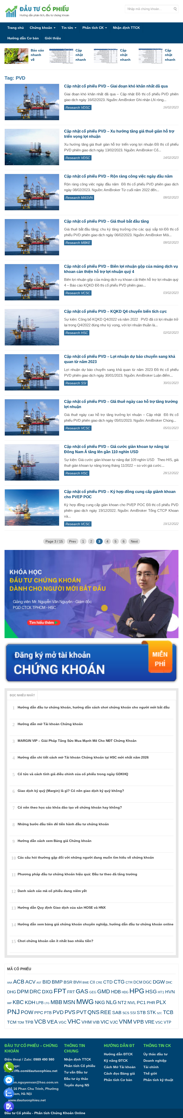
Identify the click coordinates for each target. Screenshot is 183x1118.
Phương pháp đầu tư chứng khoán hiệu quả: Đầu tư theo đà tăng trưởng (77, 874)
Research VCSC (78, 293)
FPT (60, 991)
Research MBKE (78, 243)
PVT (81, 1012)
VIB (96, 1022)
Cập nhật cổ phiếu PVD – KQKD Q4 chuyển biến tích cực (115, 311)
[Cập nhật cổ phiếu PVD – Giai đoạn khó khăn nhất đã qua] (32, 102)
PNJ (13, 1011)
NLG (111, 1002)
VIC (105, 1022)
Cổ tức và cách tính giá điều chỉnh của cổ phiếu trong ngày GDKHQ (73, 774)
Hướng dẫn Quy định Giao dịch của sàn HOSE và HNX (62, 907)
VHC (74, 1021)
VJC (114, 1022)
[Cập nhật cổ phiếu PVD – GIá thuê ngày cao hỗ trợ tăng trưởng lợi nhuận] (32, 417)
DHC (169, 982)
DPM (23, 992)
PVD (58, 1012)
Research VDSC (78, 107)
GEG (92, 992)
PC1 (141, 1002)
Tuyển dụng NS (76, 1085)
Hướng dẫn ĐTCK (118, 1054)
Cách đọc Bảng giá (119, 1073)
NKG (100, 1002)
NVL (131, 1002)
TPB (29, 1022)
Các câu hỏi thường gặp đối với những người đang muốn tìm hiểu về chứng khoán (86, 857)
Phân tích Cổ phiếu (79, 1066)
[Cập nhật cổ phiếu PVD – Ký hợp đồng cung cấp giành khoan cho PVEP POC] (32, 507)
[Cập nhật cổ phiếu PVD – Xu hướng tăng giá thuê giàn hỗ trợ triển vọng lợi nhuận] (32, 147)
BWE (85, 982)
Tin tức (67, 28)
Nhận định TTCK (126, 28)
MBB (56, 1002)
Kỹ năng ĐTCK (116, 1060)
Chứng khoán (41, 28)
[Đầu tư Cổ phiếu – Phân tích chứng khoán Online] (38, 11)
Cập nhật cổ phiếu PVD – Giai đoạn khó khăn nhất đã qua (116, 86)
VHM (86, 1022)
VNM (125, 1021)
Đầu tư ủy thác (76, 1079)
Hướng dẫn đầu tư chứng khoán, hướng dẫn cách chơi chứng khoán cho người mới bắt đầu (94, 707)
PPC (38, 1012)
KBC (18, 1002)
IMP (9, 1003)
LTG (47, 1003)
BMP (57, 982)
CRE (99, 982)
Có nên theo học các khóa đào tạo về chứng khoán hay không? (70, 807)
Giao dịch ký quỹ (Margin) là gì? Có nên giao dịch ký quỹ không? (71, 791)
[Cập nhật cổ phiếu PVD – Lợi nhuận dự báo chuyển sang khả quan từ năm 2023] (32, 372)
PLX (161, 1002)
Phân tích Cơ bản (118, 1080)
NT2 (122, 1002)
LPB (40, 1003)
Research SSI (76, 383)
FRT (71, 992)
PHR (151, 1002)
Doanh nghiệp (155, 1060)
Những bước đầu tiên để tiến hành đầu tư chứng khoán (63, 824)
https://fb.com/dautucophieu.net (31, 1071)
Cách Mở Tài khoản (120, 1067)
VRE (149, 1022)
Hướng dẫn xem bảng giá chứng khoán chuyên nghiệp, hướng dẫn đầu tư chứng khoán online (95, 924)
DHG (11, 992)
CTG (119, 982)
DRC (35, 992)
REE (105, 1012)
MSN (69, 1002)
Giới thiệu (53, 38)
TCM (11, 1022)
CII (92, 982)
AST (38, 982)
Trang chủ (15, 28)
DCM (137, 982)
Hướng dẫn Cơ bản (23, 38)
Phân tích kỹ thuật (158, 1080)
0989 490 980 (43, 1059)
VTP (167, 1022)
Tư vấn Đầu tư (75, 1072)
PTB (48, 1012)
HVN (170, 991)
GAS (82, 991)
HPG (136, 991)
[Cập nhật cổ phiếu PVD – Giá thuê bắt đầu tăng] (32, 237)
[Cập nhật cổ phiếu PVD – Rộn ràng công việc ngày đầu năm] (32, 192)
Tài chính (151, 1067)
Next (134, 541)
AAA (9, 982)
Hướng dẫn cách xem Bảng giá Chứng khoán (55, 841)
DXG (47, 991)
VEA (52, 1022)
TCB (168, 1012)
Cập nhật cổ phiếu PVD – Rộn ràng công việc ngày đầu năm (118, 176)
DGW (159, 982)
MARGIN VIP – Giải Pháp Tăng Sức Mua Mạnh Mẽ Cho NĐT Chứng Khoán (77, 741)
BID (46, 982)
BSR (68, 982)
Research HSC (77, 333)
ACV (30, 982)
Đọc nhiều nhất (22, 695)
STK (151, 1012)
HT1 (161, 992)
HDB (116, 991)
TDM (20, 1022)
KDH (30, 1002)
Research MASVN (79, 198)
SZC (159, 1013)
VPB (138, 1022)
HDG (125, 992)
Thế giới (150, 1073)
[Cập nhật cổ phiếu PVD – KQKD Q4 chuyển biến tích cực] (32, 327)
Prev (72, 541)
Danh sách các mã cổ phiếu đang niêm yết (52, 891)
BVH (77, 982)
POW (27, 1012)
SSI (133, 1013)
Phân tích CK (93, 28)
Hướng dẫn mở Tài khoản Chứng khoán (50, 724)
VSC (159, 1022)
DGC (147, 982)
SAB (117, 1012)
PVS (70, 1012)
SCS (125, 1013)
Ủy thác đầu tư (155, 1054)
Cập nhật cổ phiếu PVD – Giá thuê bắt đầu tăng (106, 221)
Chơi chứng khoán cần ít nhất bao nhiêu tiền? (55, 941)
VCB (40, 1021)
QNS (93, 1012)
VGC (62, 1022)
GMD (103, 991)
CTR (129, 982)
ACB (18, 982)
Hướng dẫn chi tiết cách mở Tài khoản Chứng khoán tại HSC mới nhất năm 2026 (83, 757)
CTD (108, 982)
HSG (151, 992)
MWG (85, 1001)
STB (141, 1012)
